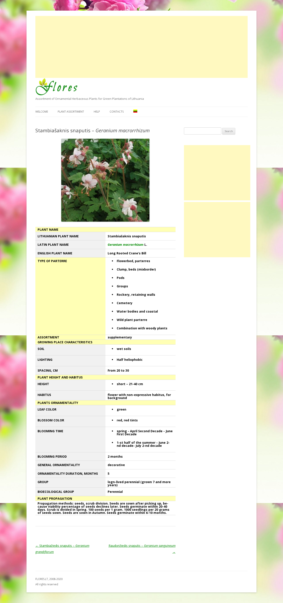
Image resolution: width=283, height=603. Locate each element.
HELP (97, 111)
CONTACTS (117, 111)
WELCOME (41, 111)
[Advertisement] (141, 47)
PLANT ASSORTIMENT (71, 111)
